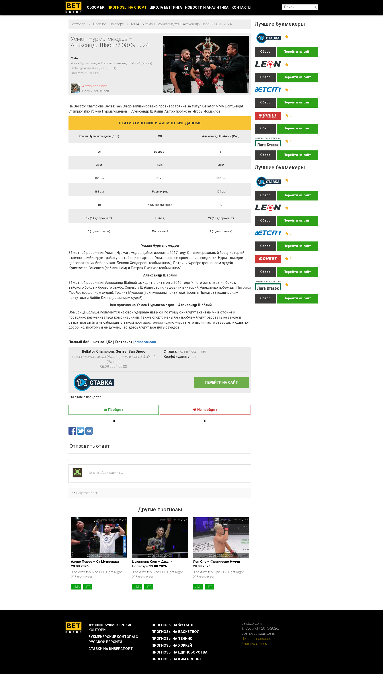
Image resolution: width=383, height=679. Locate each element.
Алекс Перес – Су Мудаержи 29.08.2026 (95, 564)
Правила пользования (259, 638)
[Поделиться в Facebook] (72, 431)
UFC (88, 587)
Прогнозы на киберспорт (177, 659)
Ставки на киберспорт (110, 649)
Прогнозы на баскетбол (175, 632)
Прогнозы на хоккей (172, 645)
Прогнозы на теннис (172, 638)
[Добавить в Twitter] (81, 431)
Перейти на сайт (297, 52)
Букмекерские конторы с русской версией (113, 639)
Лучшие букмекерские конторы (110, 627)
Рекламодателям (254, 644)
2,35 (245, 520)
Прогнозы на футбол (172, 625)
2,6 (124, 520)
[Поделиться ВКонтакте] (89, 431)
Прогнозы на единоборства (179, 652)
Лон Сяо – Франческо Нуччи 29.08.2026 (216, 564)
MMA (76, 587)
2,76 (184, 520)
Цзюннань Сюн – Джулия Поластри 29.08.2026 (153, 564)
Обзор (265, 52)
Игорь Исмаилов (95, 91)
